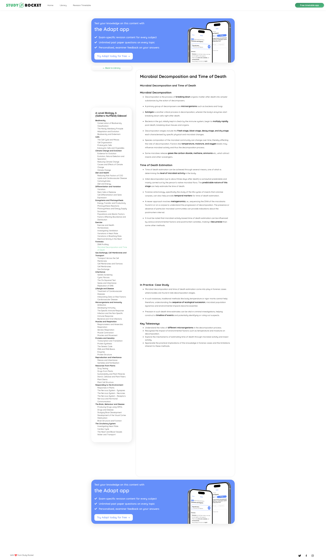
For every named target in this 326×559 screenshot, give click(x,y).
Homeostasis (102, 228)
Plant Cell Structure (105, 382)
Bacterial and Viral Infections (109, 319)
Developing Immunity (106, 308)
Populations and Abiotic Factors (111, 214)
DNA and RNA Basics (106, 349)
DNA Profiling (103, 244)
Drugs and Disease (105, 410)
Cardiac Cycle (103, 429)
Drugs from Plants (105, 371)
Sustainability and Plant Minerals (111, 374)
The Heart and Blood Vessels (109, 432)
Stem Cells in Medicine (106, 192)
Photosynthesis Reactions (108, 206)
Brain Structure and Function (109, 421)
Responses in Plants (105, 388)
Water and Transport (106, 434)
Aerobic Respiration (105, 330)
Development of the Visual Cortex (111, 415)
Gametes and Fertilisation (108, 363)
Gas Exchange (103, 269)
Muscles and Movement (107, 335)
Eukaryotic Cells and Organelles (110, 148)
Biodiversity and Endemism (108, 134)
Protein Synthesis (104, 343)
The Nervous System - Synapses (111, 390)
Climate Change (104, 170)
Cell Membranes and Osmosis (110, 264)
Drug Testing (102, 368)
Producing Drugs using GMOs (109, 407)
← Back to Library (111, 68)
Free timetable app (309, 5)
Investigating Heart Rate (107, 426)
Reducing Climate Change (108, 162)
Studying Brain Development (109, 412)
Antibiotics (101, 305)
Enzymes (101, 352)
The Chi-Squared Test (106, 280)
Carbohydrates (103, 181)
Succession (102, 211)
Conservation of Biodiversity (109, 123)
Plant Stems (102, 379)
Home (50, 5)
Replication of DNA (105, 286)
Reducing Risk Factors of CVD (110, 175)
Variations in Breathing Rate (109, 236)
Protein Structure (104, 354)
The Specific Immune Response (110, 310)
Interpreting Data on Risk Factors (111, 297)
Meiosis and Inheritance (107, 360)
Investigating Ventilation (107, 231)
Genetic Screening (104, 275)
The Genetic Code (104, 346)
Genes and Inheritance (106, 283)
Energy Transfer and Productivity (111, 203)
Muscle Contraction (105, 333)
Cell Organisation (104, 142)
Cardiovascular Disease (107, 299)
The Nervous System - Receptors (111, 396)
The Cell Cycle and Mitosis (108, 140)
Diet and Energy (104, 184)
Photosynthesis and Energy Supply (112, 208)
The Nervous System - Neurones (111, 393)
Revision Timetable (82, 5)
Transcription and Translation (110, 341)
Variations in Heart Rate (107, 233)
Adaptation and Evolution (108, 131)
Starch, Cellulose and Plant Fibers (111, 377)
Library (63, 5)
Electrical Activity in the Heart (109, 239)
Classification (102, 126)
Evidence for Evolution (106, 153)
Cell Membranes (104, 266)
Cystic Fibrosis (103, 277)
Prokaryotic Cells (104, 145)
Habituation (102, 418)
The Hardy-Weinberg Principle (110, 129)
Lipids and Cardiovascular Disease (112, 178)
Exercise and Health (105, 225)
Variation (101, 189)
